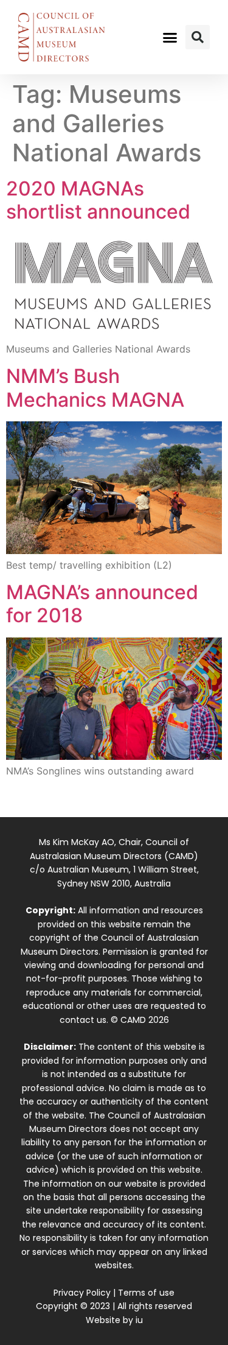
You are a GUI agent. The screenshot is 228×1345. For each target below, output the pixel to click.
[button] (169, 37)
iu (139, 1320)
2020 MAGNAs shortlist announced (98, 200)
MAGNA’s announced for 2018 (102, 603)
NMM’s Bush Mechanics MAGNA (95, 387)
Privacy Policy (82, 1293)
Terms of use (146, 1293)
